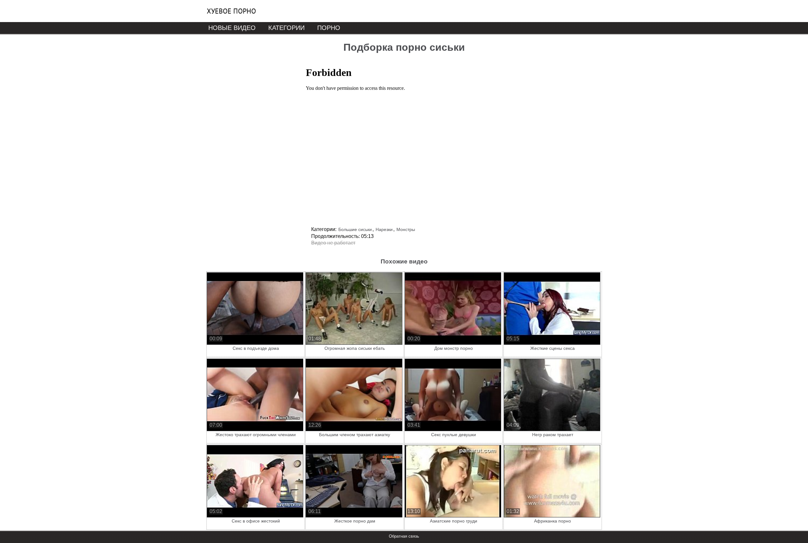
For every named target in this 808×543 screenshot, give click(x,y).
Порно (328, 27)
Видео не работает (333, 243)
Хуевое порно (231, 11)
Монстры (405, 229)
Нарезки (384, 229)
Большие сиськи (355, 229)
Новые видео (232, 27)
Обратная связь (404, 536)
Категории (286, 27)
